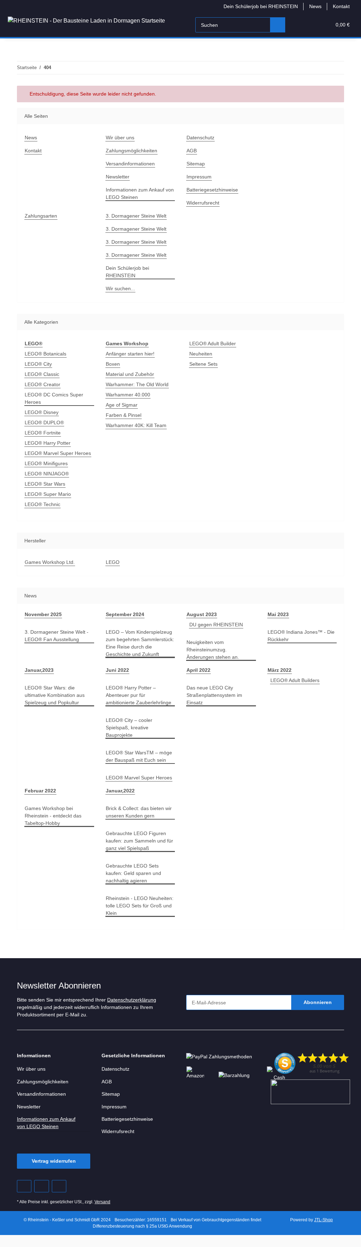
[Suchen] (277, 24)
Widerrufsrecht (202, 203)
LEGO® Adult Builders (294, 680)
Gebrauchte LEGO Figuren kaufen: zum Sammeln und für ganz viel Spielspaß (139, 841)
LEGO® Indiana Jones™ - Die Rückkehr (301, 635)
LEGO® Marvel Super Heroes (58, 453)
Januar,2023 (39, 670)
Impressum (199, 177)
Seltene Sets (203, 364)
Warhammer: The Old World (137, 384)
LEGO (113, 562)
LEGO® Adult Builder (212, 343)
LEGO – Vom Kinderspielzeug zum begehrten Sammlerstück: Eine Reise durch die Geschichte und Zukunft (140, 643)
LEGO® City (38, 364)
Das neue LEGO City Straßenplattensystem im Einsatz (214, 695)
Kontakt (341, 6)
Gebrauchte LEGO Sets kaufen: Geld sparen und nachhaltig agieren (133, 873)
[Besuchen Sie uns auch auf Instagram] (59, 1186)
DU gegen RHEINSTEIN (216, 624)
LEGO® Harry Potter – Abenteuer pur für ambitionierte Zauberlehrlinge (138, 695)
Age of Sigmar (121, 405)
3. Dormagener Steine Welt (136, 216)
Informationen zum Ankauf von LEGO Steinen (140, 193)
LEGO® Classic (42, 374)
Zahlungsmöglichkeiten (131, 150)
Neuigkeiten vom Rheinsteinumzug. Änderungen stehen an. (212, 649)
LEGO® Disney (42, 412)
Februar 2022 (40, 790)
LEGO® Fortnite (43, 433)
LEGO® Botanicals (45, 354)
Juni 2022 (117, 670)
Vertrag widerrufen (54, 1161)
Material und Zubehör (130, 374)
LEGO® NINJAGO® (47, 473)
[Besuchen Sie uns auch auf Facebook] (24, 1186)
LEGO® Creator (42, 384)
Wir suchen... (120, 288)
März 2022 (280, 670)
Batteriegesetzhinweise (212, 190)
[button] (298, 25)
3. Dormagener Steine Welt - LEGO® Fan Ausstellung (56, 635)
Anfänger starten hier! (130, 354)
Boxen (113, 364)
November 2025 (43, 614)
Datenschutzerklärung (131, 1000)
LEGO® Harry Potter (48, 443)
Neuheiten (200, 354)
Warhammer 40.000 (128, 394)
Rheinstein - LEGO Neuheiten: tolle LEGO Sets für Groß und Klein (139, 905)
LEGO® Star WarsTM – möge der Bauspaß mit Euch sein (139, 756)
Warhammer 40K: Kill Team (136, 425)
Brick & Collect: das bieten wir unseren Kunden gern (139, 812)
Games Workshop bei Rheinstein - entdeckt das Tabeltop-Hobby (53, 815)
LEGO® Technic (42, 504)
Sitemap (195, 163)
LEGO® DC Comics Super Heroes (54, 398)
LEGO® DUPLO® (44, 422)
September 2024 (125, 614)
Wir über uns (120, 137)
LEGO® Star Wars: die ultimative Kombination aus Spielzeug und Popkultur (55, 695)
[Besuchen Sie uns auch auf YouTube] (41, 1186)
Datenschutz (200, 137)
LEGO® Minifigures (46, 463)
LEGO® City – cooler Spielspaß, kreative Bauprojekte (129, 727)
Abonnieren (318, 1002)
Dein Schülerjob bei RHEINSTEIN (261, 6)
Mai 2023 (278, 614)
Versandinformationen (130, 163)
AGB (191, 150)
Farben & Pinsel (123, 415)
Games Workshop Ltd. (50, 562)
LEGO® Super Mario (48, 494)
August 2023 (201, 614)
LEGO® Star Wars (45, 484)
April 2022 (198, 670)
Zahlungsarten (41, 216)
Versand (102, 1201)
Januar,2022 (120, 790)
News (315, 6)
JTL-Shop (323, 1219)
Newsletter (117, 177)
